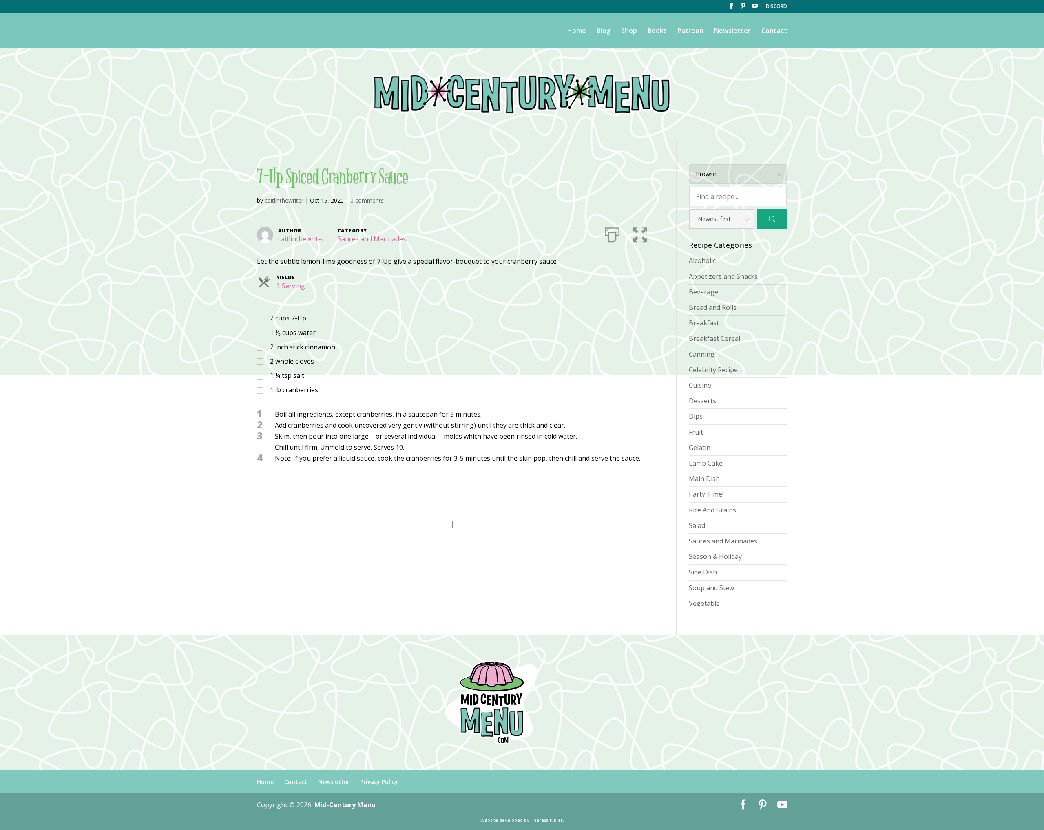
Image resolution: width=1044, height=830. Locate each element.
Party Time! (706, 494)
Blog (603, 31)
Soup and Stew (711, 587)
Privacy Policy (379, 782)
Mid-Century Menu (345, 804)
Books (657, 31)
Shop (629, 31)
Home (576, 31)
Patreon (690, 31)
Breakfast (704, 322)
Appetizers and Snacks (723, 276)
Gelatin (699, 447)
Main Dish (704, 478)
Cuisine (700, 385)
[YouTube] (755, 8)
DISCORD (776, 7)
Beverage (703, 291)
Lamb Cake (706, 463)
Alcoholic (702, 260)
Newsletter (732, 31)
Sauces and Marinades (372, 238)
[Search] (772, 219)
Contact (774, 31)
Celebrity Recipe (713, 369)
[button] (640, 233)
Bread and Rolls (713, 307)
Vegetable (704, 603)
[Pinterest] (743, 8)
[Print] (612, 233)
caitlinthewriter (284, 200)
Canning (701, 354)
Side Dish (703, 571)
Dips (696, 416)
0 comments (367, 200)
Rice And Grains (712, 510)
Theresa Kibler (547, 820)
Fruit (696, 432)
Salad (697, 525)
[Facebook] (731, 8)
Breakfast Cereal (714, 338)
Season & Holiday (715, 556)
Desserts (702, 400)
